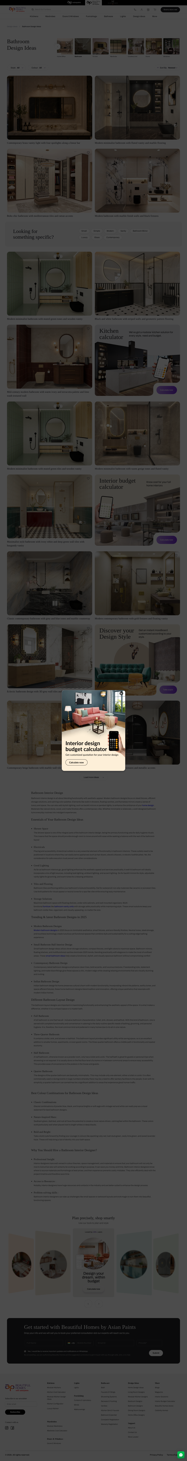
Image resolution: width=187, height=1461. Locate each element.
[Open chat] (180, 1454)
